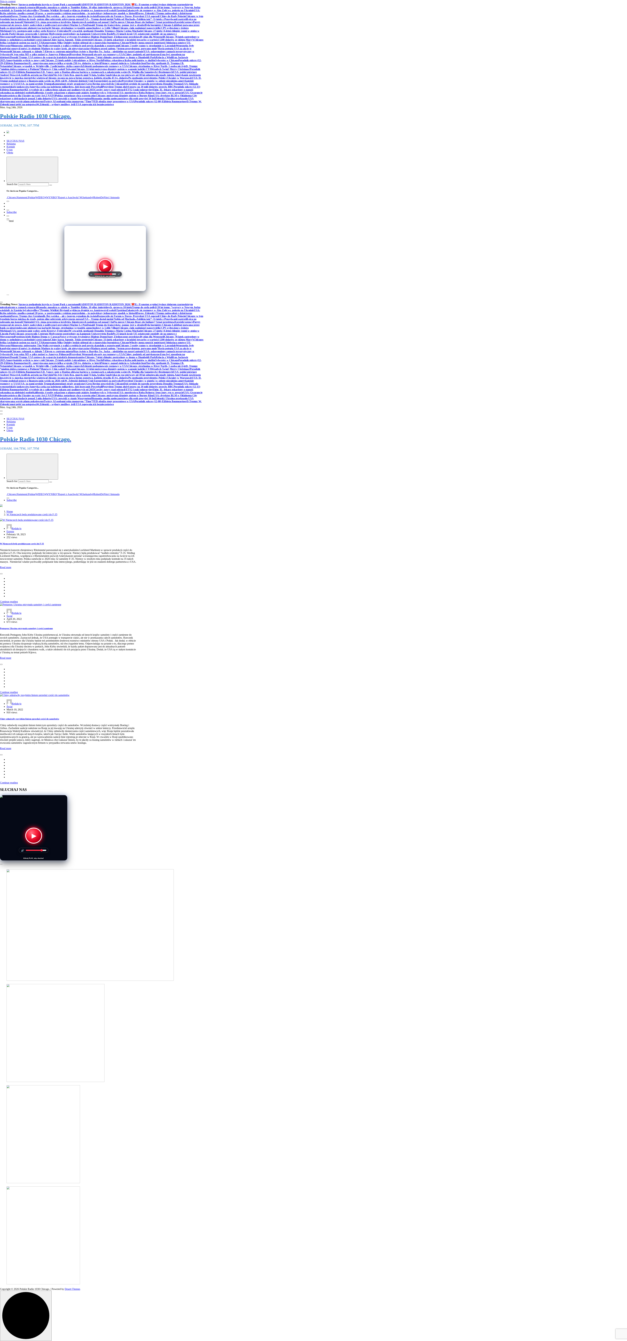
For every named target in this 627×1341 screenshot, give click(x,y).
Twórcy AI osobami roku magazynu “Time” (68, 101)
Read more (5, 567)
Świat (9, 616)
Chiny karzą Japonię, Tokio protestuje (71, 39)
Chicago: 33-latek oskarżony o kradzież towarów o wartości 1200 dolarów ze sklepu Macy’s (143, 39)
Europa (10, 531)
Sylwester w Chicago (166, 60)
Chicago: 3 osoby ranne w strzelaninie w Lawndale (148, 45)
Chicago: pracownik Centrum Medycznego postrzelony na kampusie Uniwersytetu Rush (64, 33)
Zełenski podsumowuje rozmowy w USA (105, 66)
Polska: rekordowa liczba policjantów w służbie (129, 60)
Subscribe (12, 212)
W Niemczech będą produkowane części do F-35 (32, 514)
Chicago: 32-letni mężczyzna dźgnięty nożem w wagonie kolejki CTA (113, 69)
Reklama (11, 143)
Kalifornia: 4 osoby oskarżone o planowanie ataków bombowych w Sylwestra (75, 92)
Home (10, 511)
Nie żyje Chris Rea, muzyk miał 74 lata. (75, 75)
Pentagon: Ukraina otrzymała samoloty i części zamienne (26, 628)
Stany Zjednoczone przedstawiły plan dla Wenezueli (135, 36)
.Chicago (11, 197)
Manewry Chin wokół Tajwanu (57, 69)
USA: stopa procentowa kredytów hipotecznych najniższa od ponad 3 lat (74, 22)
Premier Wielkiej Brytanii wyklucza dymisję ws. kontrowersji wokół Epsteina (83, 10)
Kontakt (11, 146)
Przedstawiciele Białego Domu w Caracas (37, 36)
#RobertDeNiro (100, 197)
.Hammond (21, 197)
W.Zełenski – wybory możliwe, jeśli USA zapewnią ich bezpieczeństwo (75, 104)
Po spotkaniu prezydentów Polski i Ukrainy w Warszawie (160, 78)
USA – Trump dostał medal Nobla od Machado (109, 19)
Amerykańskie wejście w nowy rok (25, 60)
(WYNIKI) (51, 197)
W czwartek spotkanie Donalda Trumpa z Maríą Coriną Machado (106, 31)
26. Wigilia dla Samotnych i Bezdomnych (150, 72)
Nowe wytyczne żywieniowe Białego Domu (83, 36)
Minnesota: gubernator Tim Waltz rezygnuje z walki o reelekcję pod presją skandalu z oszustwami (65, 45)
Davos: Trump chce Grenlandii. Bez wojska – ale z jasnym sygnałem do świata (54, 16)
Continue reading (9, 601)
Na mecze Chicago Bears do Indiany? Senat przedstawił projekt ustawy (153, 22)
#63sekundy (86, 197)
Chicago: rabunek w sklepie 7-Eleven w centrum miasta (42, 51)
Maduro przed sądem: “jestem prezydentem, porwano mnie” (124, 48)
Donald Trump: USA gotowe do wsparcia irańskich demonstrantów (47, 57)
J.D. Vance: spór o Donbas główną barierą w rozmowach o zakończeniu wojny (84, 72)
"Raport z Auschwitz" (68, 197)
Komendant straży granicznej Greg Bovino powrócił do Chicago (88, 83)
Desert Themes (72, 1289)
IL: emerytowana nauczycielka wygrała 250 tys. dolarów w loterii (65, 63)
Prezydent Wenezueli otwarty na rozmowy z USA (97, 54)
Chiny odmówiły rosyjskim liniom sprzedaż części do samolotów (29, 719)
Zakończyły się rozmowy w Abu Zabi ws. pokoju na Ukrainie (160, 10)
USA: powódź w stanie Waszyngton (71, 98)
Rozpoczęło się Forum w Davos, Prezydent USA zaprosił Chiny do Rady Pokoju (141, 16)
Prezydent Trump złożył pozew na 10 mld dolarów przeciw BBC (138, 86)
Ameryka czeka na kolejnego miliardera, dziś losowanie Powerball (65, 86)
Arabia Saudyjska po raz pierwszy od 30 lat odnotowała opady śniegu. (136, 75)
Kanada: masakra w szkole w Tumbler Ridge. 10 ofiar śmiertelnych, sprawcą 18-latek (84, 7)
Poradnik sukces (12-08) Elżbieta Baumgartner (161, 101)
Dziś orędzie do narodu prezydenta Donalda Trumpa (153, 83)
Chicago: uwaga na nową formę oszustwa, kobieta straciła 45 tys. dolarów (87, 78)
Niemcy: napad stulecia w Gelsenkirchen (123, 63)
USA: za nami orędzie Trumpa (36, 83)
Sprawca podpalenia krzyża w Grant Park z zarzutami (48, 4)
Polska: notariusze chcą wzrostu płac (75, 95)
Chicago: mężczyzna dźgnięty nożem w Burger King (124, 95)
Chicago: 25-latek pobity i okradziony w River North (73, 60)
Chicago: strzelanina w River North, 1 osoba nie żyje (157, 66)
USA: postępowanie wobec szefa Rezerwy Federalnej (39, 31)
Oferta (10, 152)
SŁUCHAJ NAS (15, 140)
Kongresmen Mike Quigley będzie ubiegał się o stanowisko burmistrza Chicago (85, 42)
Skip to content (8, 1)
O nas (10, 149)
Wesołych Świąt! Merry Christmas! (170, 69)
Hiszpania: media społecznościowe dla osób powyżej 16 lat (123, 98)
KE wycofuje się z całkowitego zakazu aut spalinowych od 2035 (59, 89)
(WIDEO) (40, 197)
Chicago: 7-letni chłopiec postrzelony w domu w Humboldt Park (120, 57)
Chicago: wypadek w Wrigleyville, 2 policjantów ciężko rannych (47, 66)
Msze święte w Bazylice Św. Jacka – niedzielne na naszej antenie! (108, 51)
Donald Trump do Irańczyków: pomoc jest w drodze (116, 25)
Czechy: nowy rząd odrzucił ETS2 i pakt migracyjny (123, 89)
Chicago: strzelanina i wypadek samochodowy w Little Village (84, 28)
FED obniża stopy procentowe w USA (114, 101)
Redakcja (16, 528)
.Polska (31, 197)
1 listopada (114, 197)
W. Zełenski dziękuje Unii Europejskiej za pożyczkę (93, 80)
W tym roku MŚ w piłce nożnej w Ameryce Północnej (40, 54)
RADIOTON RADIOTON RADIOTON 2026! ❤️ (107, 4)
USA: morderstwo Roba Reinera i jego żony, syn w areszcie (150, 92)
